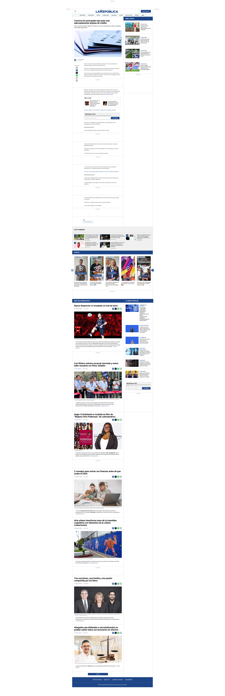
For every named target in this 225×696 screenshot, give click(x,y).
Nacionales (142, 360)
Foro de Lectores (144, 325)
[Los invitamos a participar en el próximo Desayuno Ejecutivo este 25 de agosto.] (112, 268)
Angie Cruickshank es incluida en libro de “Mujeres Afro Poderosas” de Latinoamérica (94, 415)
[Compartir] (77, 80)
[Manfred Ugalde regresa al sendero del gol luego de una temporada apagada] (132, 67)
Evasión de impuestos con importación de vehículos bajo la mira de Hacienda (118, 236)
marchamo (93, 512)
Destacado (142, 348)
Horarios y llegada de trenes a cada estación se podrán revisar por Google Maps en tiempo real (144, 236)
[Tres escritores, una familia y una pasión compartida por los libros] (98, 600)
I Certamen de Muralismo (83, 563)
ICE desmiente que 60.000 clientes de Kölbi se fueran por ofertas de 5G (145, 41)
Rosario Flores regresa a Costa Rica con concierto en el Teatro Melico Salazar (91, 244)
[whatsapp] (2, 56)
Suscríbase (128, 679)
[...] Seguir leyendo (104, 405)
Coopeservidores (109, 94)
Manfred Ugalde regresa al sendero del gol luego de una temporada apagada (146, 67)
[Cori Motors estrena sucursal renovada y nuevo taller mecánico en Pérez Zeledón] (98, 385)
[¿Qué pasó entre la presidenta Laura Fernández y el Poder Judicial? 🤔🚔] (144, 268)
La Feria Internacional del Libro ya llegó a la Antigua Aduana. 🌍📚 (95, 283)
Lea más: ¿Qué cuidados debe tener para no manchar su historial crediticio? (101, 171)
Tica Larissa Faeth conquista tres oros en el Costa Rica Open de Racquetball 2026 (113, 103)
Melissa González (79, 528)
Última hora (144, 24)
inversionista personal (88, 221)
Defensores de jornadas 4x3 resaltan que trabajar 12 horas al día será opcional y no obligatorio (145, 352)
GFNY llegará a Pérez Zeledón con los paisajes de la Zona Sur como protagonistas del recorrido (92, 236)
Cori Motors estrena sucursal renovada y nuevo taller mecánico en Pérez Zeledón (96, 364)
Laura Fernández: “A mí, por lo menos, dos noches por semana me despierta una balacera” (118, 244)
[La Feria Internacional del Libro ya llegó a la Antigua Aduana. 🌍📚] (97, 268)
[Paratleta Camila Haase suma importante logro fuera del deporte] (132, 27)
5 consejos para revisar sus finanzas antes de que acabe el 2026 (97, 472)
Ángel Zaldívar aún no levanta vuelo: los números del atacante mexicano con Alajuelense (95, 103)
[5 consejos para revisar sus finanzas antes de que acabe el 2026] (98, 493)
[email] (4, 56)
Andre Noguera (78, 368)
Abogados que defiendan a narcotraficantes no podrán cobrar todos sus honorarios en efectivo (96, 628)
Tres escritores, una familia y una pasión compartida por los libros (93, 579)
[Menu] (76, 11)
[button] (146, 11)
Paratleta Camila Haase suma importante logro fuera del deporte (146, 27)
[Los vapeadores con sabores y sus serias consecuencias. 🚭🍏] (128, 268)
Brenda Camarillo (79, 476)
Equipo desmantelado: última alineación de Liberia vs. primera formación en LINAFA (145, 375)
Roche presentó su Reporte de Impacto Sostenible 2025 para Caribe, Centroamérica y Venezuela (80, 284)
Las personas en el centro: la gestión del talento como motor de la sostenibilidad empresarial (145, 329)
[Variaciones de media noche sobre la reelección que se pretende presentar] (132, 340)
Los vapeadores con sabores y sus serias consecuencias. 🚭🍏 (128, 283)
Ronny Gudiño (81, 59)
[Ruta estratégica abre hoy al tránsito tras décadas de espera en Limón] (132, 53)
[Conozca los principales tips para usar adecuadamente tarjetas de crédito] (98, 43)
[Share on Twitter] (77, 73)
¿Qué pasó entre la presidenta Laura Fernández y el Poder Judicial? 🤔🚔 (144, 283)
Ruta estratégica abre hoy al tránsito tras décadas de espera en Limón (146, 54)
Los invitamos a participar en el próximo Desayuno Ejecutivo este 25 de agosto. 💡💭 (112, 284)
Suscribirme (115, 118)
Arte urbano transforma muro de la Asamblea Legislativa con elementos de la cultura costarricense (95, 522)
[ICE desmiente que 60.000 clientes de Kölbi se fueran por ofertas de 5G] (132, 40)
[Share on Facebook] (77, 70)
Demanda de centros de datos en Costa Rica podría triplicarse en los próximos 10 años (145, 363)
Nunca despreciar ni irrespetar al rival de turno (96, 306)
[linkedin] (4, 53)
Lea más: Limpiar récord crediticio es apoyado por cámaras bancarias (100, 110)
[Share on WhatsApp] (77, 75)
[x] (2, 53)
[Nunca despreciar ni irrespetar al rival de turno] (98, 325)
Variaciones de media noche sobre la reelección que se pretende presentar (144, 341)
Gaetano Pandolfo (79, 308)
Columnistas (143, 337)
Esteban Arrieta (78, 419)
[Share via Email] (77, 78)
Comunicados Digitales (143, 305)
